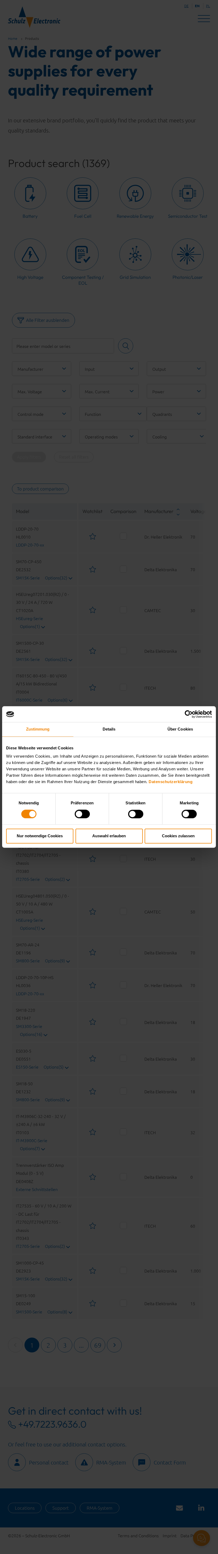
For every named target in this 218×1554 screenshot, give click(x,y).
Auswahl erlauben (109, 836)
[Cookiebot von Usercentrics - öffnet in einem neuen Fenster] (188, 714)
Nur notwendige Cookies (40, 836)
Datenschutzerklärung (170, 781)
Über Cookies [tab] (180, 729)
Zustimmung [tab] (38, 729)
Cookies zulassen (178, 836)
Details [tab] (109, 729)
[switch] (82, 814)
